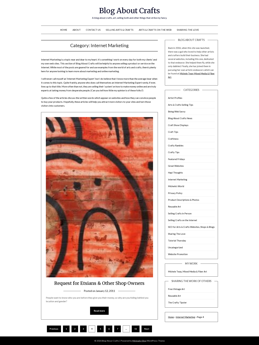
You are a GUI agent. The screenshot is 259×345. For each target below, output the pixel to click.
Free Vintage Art (176, 289)
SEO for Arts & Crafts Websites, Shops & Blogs (191, 227)
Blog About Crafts (129, 10)
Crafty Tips (173, 152)
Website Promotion (178, 254)
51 (135, 328)
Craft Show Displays (178, 125)
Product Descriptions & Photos (183, 199)
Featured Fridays (176, 159)
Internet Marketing (177, 179)
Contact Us (93, 29)
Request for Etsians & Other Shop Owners (99, 283)
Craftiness (173, 138)
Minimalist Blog (139, 340)
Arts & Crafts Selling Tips (180, 104)
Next (146, 328)
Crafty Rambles (175, 145)
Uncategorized (175, 247)
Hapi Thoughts (175, 172)
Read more (99, 310)
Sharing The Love (188, 29)
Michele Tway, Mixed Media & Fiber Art (187, 271)
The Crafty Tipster (177, 302)
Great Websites (176, 165)
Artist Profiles (175, 98)
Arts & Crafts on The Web (155, 29)
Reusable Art (174, 206)
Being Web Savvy (176, 111)
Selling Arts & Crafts (120, 29)
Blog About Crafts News (180, 118)
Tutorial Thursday (177, 240)
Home (63, 29)
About (77, 29)
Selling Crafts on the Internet (182, 220)
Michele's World (176, 186)
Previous (54, 328)
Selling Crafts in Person (180, 213)
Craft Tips (173, 132)
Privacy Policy (175, 193)
